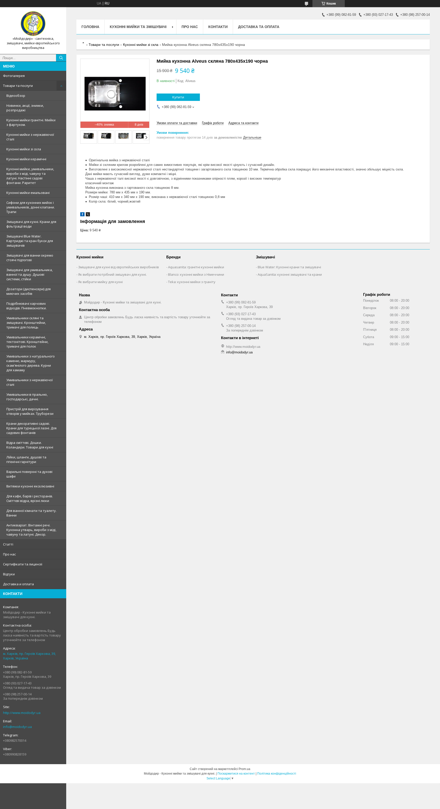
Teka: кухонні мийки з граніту (191, 282)
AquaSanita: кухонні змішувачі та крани (290, 274)
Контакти (218, 27)
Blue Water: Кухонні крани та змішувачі (289, 267)
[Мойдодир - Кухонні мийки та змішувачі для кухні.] (33, 23)
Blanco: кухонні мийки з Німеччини (196, 274)
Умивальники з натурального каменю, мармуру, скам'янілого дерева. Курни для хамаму (30, 363)
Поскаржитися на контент (236, 773)
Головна (90, 27)
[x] (88, 215)
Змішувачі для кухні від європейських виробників (118, 267)
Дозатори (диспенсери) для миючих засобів (28, 291)
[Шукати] (61, 58)
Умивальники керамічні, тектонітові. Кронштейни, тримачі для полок (27, 342)
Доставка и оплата (18, 584)
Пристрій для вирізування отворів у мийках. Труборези (29, 411)
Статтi (8, 544)
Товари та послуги (18, 85)
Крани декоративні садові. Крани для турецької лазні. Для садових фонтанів (31, 428)
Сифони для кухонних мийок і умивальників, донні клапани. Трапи (30, 207)
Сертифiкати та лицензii (22, 564)
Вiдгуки (9, 574)
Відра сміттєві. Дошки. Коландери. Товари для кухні (29, 444)
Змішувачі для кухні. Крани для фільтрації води (31, 224)
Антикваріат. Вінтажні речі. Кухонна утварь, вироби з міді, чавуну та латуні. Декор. (31, 530)
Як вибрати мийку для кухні (100, 282)
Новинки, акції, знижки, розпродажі (25, 107)
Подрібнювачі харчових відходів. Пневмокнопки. (26, 305)
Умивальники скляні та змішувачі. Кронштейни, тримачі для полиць (26, 322)
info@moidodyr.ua (17, 726)
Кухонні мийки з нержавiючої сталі (30, 136)
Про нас (9, 554)
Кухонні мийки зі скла (23, 149)
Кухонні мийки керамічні (26, 159)
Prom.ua (244, 769)
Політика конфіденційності (276, 773)
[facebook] (82, 215)
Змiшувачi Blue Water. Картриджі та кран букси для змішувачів (29, 241)
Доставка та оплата (258, 27)
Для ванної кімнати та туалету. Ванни (31, 513)
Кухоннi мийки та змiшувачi (138, 27)
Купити (178, 97)
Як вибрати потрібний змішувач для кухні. (112, 274)
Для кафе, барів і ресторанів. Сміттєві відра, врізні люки (29, 498)
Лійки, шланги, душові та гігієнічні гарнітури (26, 459)
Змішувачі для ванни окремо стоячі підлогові (29, 257)
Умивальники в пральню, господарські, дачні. (27, 396)
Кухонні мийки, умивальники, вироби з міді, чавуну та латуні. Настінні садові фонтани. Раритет (30, 176)
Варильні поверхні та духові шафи (29, 474)
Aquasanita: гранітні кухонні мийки (196, 267)
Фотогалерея (14, 75)
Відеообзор (15, 95)
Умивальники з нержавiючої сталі (29, 382)
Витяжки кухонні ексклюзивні (30, 486)
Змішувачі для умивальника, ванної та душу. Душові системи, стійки (29, 274)
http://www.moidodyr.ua (21, 712)
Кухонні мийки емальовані (28, 192)
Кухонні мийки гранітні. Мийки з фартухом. (31, 122)
